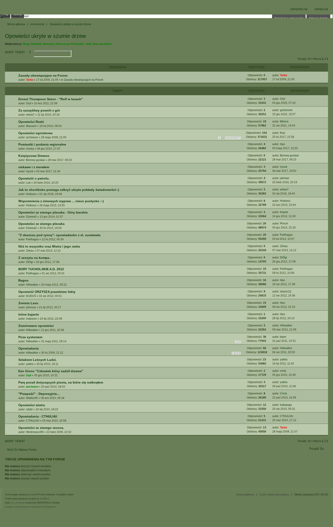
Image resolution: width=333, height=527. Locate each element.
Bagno (23, 280)
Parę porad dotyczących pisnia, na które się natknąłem (60, 382)
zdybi (29, 409)
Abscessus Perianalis (70, 44)
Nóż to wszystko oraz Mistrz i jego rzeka (49, 246)
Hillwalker (32, 284)
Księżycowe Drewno (33, 156)
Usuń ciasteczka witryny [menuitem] (274, 494)
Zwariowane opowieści (36, 326)
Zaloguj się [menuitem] (321, 9)
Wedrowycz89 (34, 432)
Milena (284, 121)
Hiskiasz (31, 194)
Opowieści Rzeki (31, 122)
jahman (284, 178)
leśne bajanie (28, 314)
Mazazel (31, 126)
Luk (28, 182)
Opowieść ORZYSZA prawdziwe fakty (46, 292)
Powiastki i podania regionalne (42, 144)
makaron (31, 318)
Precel (284, 223)
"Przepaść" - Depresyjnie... (39, 394)
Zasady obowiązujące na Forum (43, 75)
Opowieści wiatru (31, 405)
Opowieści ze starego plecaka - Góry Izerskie (53, 212)
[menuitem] (24, 507)
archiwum (32, 137)
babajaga (286, 404)
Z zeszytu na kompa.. (34, 258)
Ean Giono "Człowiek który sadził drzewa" (50, 371)
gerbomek (286, 110)
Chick (283, 393)
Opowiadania (28, 348)
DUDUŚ (31, 296)
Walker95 (32, 398)
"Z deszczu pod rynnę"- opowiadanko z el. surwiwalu (59, 235)
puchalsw (105, 44)
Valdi (88, 44)
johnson (31, 307)
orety (283, 370)
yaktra (30, 364)
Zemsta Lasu (28, 303)
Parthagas (32, 239)
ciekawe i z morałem (33, 167)
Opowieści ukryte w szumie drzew (45, 36)
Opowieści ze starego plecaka (41, 224)
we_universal (17, 502)
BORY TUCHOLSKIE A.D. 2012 (41, 269)
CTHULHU (32, 420)
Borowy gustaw (35, 160)
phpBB (32, 494)
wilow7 (30, 114)
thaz (282, 132)
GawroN (36, 44)
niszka (30, 148)
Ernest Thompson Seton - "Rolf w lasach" (50, 99)
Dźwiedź (31, 216)
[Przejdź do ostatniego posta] (289, 75)
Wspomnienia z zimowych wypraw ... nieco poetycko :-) (61, 201)
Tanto (29, 79)
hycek (29, 171)
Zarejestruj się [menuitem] (299, 9)
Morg (26, 44)
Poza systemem (30, 337)
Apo (282, 144)
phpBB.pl (44, 498)
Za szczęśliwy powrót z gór (39, 110)
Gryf (28, 103)
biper (283, 336)
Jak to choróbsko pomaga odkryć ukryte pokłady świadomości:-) (68, 190)
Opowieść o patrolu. (34, 178)
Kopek (284, 212)
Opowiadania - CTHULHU (37, 416)
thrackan (48, 44)
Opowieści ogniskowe (35, 133)
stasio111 (286, 291)
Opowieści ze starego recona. (41, 428)
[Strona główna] (166, 16)
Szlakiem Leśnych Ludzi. (37, 360)
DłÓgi (29, 262)
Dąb (95, 44)
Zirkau (30, 250)
